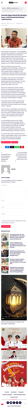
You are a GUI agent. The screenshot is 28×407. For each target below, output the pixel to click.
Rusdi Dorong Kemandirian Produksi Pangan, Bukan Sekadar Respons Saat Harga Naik (18, 261)
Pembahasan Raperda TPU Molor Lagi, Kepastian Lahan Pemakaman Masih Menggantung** (17, 253)
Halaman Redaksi (7, 394)
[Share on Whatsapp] (17, 147)
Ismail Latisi (14, 142)
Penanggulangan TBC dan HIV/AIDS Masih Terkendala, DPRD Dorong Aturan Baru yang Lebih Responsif (17, 237)
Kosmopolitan (13, 399)
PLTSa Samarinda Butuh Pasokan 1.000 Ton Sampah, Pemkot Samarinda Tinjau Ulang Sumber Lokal (21, 156)
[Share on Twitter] (12, 147)
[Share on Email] (22, 147)
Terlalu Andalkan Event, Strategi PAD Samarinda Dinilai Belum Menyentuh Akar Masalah (18, 245)
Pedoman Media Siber (20, 394)
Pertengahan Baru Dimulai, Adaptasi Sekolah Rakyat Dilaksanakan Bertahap (6, 158)
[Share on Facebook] (7, 147)
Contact (7, 392)
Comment (4, 185)
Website (3, 214)
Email (3, 207)
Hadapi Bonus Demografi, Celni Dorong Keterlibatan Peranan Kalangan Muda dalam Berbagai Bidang (17, 270)
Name (3, 200)
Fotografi (20, 392)
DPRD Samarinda (6, 142)
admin (4, 23)
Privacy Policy (14, 397)
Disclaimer (14, 392)
